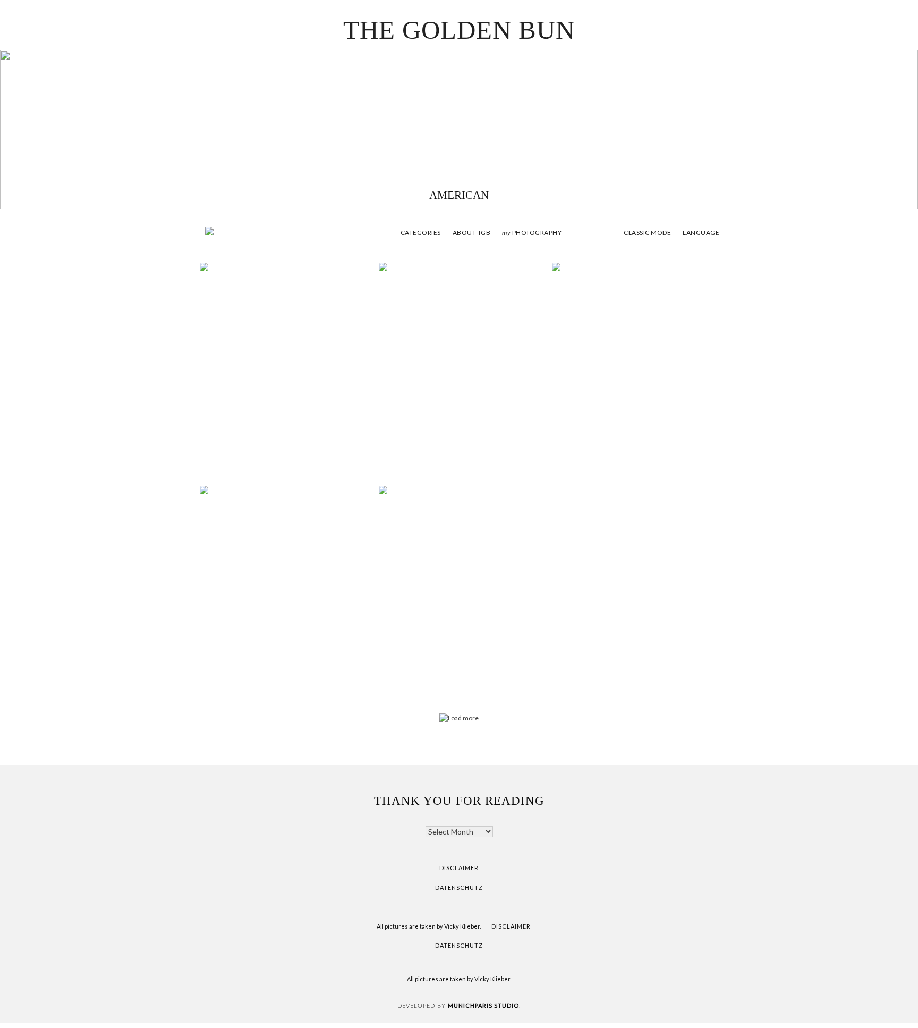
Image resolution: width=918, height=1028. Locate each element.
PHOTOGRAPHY (532, 233)
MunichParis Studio (483, 1005)
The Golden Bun (459, 30)
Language (701, 233)
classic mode (647, 233)
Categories (421, 233)
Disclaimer (459, 867)
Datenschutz (459, 887)
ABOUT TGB (472, 233)
